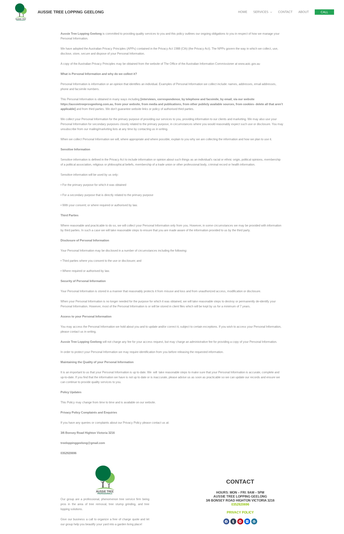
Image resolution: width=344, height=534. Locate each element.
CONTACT (285, 12)
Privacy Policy (240, 512)
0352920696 (240, 504)
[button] (324, 12)
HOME (242, 12)
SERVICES (260, 12)
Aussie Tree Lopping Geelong (71, 12)
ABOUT (303, 12)
